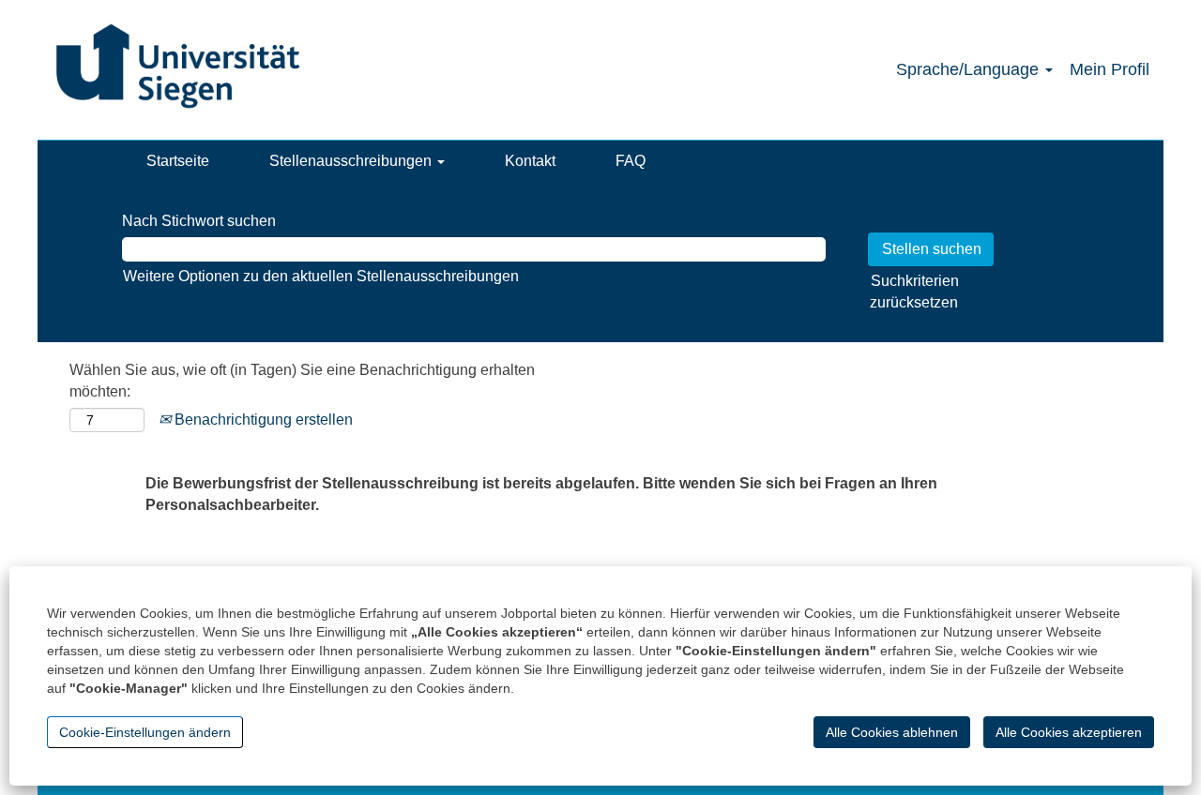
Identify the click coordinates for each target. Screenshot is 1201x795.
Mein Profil (1109, 69)
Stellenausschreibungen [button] (352, 161)
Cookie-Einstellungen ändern (145, 732)
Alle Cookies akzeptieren (1069, 732)
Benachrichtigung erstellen (262, 420)
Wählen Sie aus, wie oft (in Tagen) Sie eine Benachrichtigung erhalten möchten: (302, 380)
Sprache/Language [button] (969, 69)
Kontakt (530, 161)
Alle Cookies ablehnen (892, 732)
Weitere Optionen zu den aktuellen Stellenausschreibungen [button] (321, 276)
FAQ (631, 161)
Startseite (177, 161)
